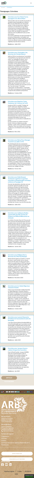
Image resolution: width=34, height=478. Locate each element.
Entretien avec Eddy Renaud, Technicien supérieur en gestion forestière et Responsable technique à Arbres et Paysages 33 (19, 179)
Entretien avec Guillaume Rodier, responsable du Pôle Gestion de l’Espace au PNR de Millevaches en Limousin (18, 215)
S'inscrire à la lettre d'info (17, 459)
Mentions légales (9, 471)
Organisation (5, 436)
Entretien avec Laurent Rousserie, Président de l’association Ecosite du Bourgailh (19, 318)
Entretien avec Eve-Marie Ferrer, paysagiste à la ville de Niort (18, 17)
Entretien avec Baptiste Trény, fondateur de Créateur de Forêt (18, 102)
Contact (3, 440)
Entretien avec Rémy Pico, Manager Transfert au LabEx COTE (19, 140)
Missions (4, 438)
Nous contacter (17, 453)
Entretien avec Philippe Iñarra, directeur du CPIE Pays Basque (17, 255)
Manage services (29, 475)
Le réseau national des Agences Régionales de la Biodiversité (15, 444)
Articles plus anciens (9, 378)
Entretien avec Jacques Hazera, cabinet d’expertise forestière (18, 349)
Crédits (19, 471)
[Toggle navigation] (31, 3)
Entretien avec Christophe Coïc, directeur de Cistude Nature (18, 53)
